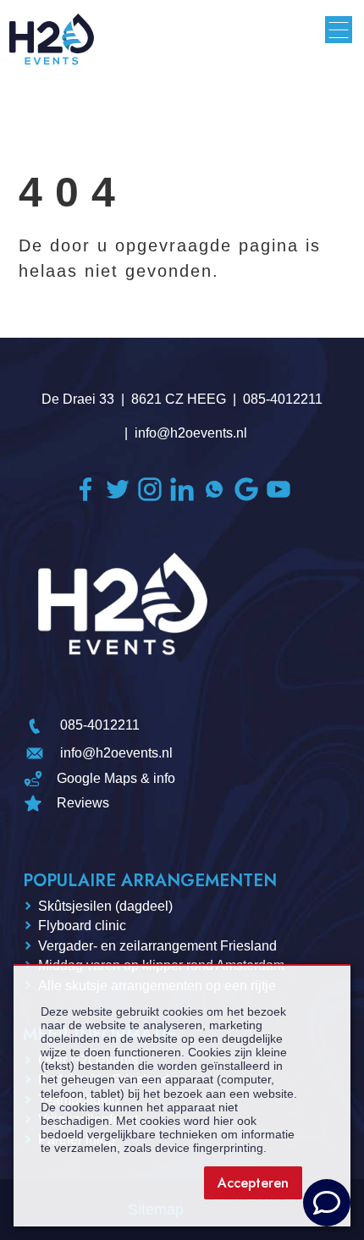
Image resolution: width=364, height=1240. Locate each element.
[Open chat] (326, 1202)
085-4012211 (283, 399)
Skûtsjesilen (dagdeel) (105, 906)
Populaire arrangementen (150, 880)
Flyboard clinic (82, 925)
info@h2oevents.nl (191, 433)
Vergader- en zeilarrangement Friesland (157, 946)
